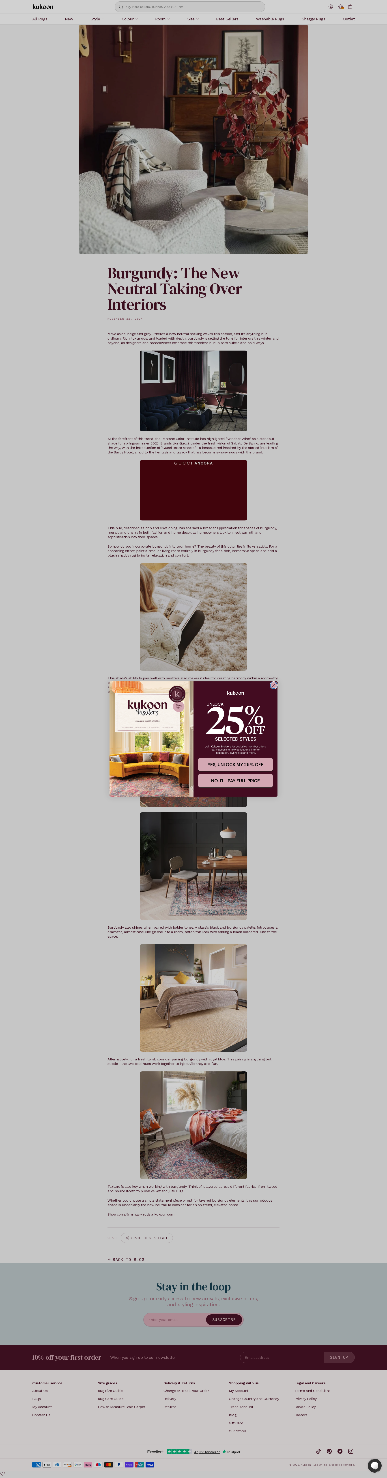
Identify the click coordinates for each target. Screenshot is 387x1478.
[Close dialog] (273, 685)
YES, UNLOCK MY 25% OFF (235, 764)
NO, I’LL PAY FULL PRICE (235, 781)
